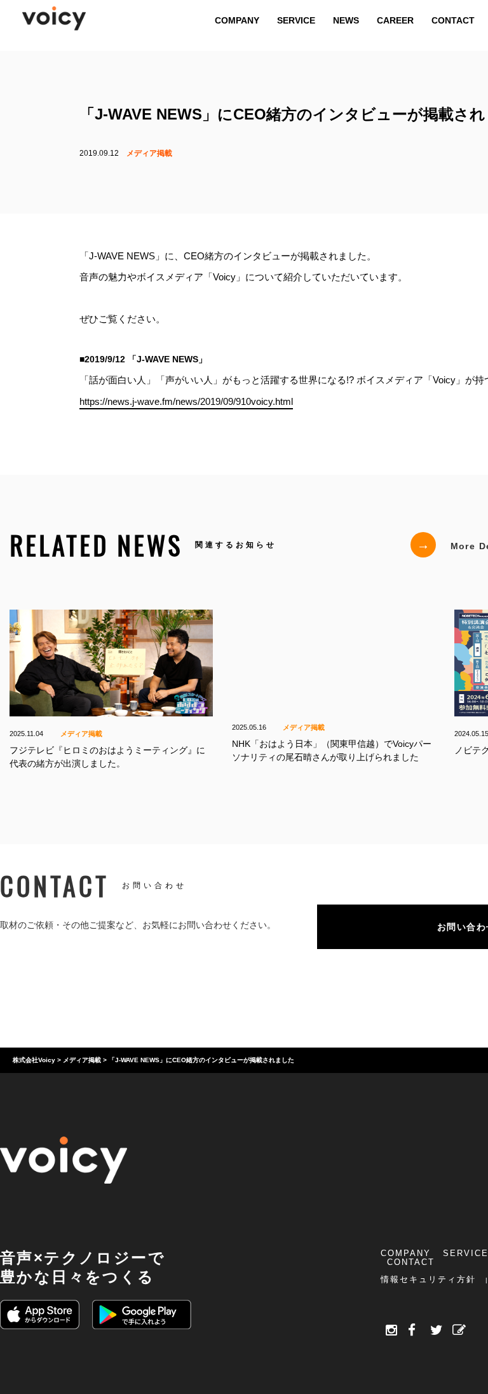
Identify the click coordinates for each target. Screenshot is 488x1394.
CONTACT (411, 1262)
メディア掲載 (149, 153)
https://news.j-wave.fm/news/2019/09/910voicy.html (186, 400)
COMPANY (406, 1253)
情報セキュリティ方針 (428, 1279)
